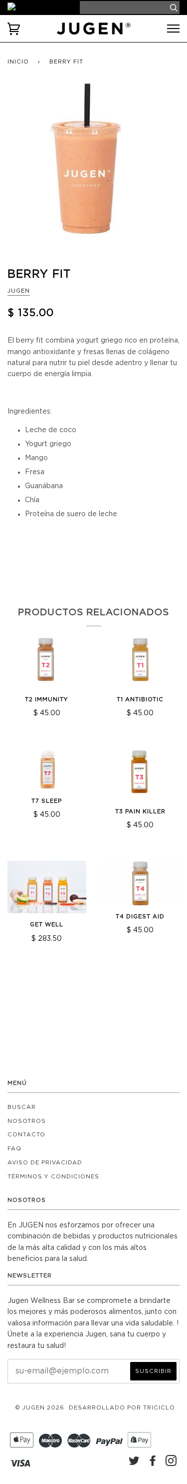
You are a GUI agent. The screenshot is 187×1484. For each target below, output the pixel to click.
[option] (93, 168)
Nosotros (26, 1121)
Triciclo (159, 1407)
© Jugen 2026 (39, 1407)
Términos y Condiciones (53, 1176)
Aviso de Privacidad (44, 1162)
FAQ (14, 1148)
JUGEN (18, 291)
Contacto (26, 1134)
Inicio (18, 62)
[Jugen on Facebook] (153, 1463)
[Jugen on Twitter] (134, 1463)
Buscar (21, 1107)
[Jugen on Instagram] (171, 1463)
